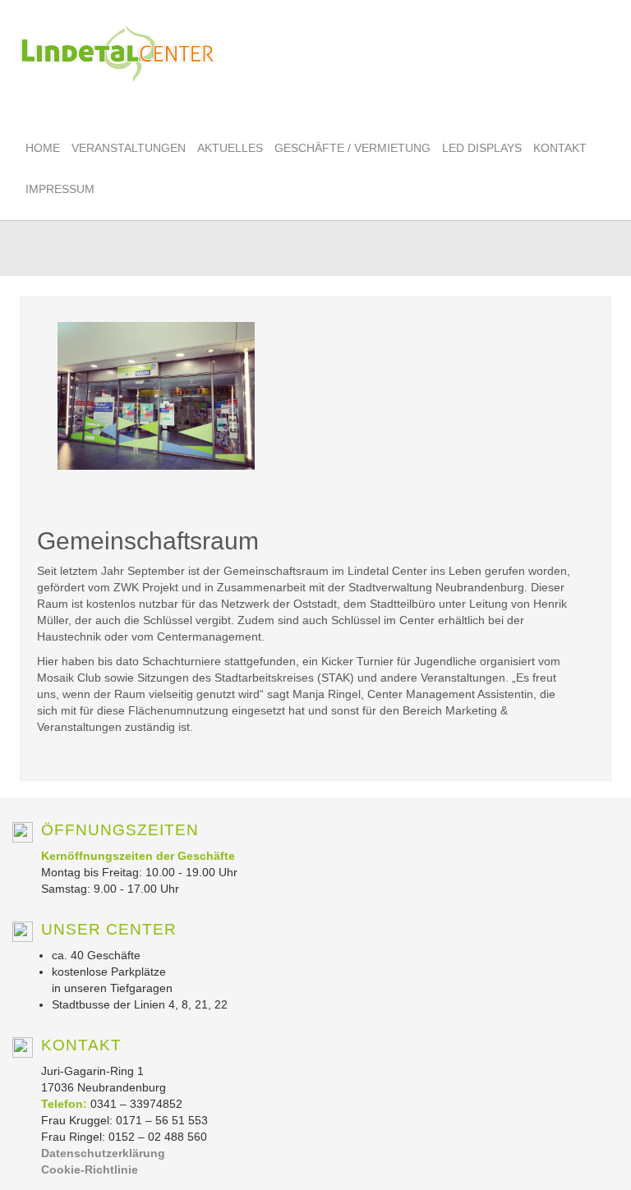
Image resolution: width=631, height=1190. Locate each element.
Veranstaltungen (128, 147)
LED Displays (482, 147)
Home (42, 147)
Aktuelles (230, 147)
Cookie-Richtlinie (89, 1169)
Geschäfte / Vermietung (352, 147)
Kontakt (560, 147)
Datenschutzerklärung (103, 1153)
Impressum (59, 188)
